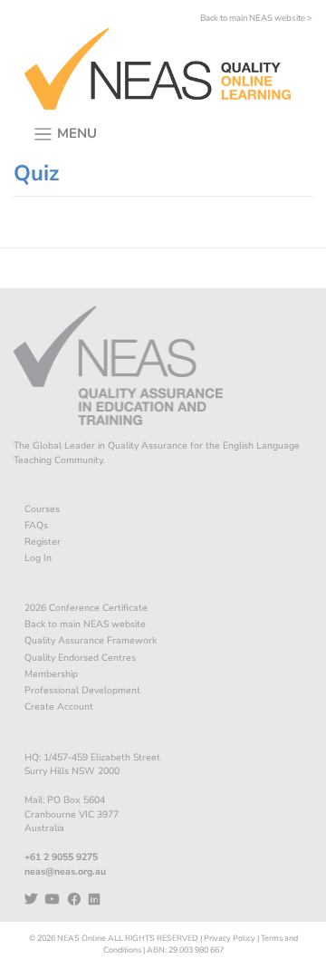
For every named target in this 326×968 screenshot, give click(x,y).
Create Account (58, 706)
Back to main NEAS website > (256, 18)
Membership (51, 674)
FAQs (36, 525)
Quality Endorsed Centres (80, 657)
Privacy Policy (229, 938)
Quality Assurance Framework (90, 640)
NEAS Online (81, 938)
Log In (38, 558)
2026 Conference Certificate (86, 608)
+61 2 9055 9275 (61, 857)
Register (42, 541)
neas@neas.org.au (65, 871)
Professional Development (82, 690)
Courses (42, 509)
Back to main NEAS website (85, 624)
